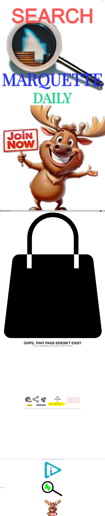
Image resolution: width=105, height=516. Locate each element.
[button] (52, 275)
